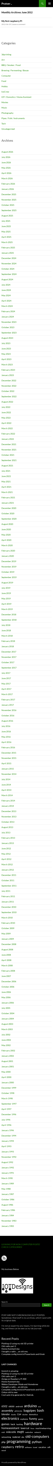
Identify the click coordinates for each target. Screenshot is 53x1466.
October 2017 (7, 662)
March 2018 (7, 635)
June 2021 (6, 476)
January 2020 (7, 556)
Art (3, 59)
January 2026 (7, 189)
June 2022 (6, 412)
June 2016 (6, 731)
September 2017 (8, 667)
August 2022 (7, 401)
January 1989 (7, 1183)
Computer (6, 75)
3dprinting (6, 54)
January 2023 (7, 375)
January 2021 (7, 503)
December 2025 (8, 194)
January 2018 (7, 646)
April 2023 (6, 359)
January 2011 (7, 901)
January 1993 (7, 1151)
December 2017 (8, 651)
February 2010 (8, 923)
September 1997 (8, 1103)
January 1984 (7, 1215)
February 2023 (8, 370)
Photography (7, 113)
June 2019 (6, 593)
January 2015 (7, 768)
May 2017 (6, 683)
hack (13, 1424)
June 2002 (6, 1040)
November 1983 (8, 1220)
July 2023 (5, 343)
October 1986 (7, 1199)
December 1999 (8, 1088)
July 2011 (5, 891)
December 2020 (8, 508)
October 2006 (7, 986)
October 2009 (7, 928)
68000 (11, 1406)
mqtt (20, 1432)
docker (25, 1414)
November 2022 (8, 386)
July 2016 (5, 726)
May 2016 (6, 737)
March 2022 (7, 428)
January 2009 (7, 939)
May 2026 (6, 167)
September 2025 (8, 210)
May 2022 (6, 417)
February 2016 (8, 747)
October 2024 (7, 269)
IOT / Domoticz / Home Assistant (16, 97)
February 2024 (8, 311)
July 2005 (5, 1008)
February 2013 (8, 838)
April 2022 (6, 423)
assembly (7, 1410)
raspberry (7, 1447)
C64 (19, 1414)
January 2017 (7, 705)
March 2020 (7, 545)
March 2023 (7, 364)
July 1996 (5, 1119)
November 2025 (8, 199)
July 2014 (5, 779)
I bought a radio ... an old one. (14, 1387)
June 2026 (6, 162)
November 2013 (8, 816)
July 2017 (5, 673)
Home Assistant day (10, 1349)
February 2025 (8, 247)
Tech (3, 123)
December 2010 (8, 907)
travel (35, 1447)
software (28, 1447)
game (40, 1419)
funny (33, 1419)
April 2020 (6, 540)
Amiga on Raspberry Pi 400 (13, 1379)
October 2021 (7, 455)
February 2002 (8, 1050)
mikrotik (11, 1432)
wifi (48, 1447)
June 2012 (6, 848)
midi (3, 1432)
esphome (24, 1419)
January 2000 (7, 1082)
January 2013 (7, 843)
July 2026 (5, 157)
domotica (33, 1414)
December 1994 (8, 1135)
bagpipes (30, 1410)
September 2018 (8, 620)
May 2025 (6, 231)
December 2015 (8, 752)
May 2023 (6, 354)
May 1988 (6, 1189)
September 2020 (8, 518)
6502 (4, 1406)
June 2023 (6, 348)
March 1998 (7, 1098)
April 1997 (6, 1109)
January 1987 (7, 1194)
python (37, 1442)
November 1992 (8, 1157)
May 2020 (6, 534)
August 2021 (7, 465)
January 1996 (7, 1130)
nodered (16, 1437)
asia (39, 1407)
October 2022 (7, 391)
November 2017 (8, 657)
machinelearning (43, 1428)
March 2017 (7, 694)
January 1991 (7, 1173)
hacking (19, 1424)
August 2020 (7, 524)
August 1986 (7, 1204)
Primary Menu (49, 3)
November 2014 (8, 774)
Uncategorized (8, 129)
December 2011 (8, 875)
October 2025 (7, 205)
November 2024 (8, 263)
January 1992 (7, 1167)
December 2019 (8, 561)
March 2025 (7, 242)
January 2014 (7, 806)
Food (3, 81)
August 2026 (7, 152)
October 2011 (7, 880)
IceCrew (5, 91)
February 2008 (8, 971)
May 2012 (6, 854)
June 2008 (6, 955)
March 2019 (7, 609)
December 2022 (8, 380)
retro (19, 1446)
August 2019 (7, 582)
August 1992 (7, 1162)
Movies (4, 102)
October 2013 (7, 822)
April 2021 (6, 487)
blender (5, 1414)
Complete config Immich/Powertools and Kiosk (23, 1354)
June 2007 (6, 976)
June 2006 (6, 992)
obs (22, 1437)
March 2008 (7, 965)
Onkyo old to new (9, 1392)
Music (4, 107)
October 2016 (7, 715)
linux (32, 1428)
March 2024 (7, 306)
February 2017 (8, 699)
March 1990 (7, 1178)
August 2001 (7, 1061)
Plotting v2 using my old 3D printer (17, 1343)
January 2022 (7, 439)
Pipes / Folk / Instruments (13, 118)
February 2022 (8, 433)
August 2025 (7, 215)
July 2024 (5, 284)
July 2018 (5, 625)
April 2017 (6, 689)
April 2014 (6, 790)
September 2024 (8, 274)
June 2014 (6, 784)
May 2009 (6, 933)
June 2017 (6, 678)
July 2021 (5, 471)
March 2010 (7, 917)
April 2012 (6, 859)
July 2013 (5, 832)
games (5, 1424)
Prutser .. (6, 3)
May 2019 (6, 598)
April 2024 (6, 300)
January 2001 (7, 1066)
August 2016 (7, 721)
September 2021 (8, 460)
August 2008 (7, 949)
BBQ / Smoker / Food (11, 65)
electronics (10, 1418)
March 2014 (7, 795)
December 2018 (8, 614)
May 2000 (6, 1072)
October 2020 (7, 513)
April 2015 (6, 763)
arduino (30, 1406)
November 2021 (8, 449)
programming (19, 1441)
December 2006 (8, 981)
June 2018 (6, 630)
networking (6, 1437)
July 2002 (5, 1034)
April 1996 (6, 1125)
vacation (42, 1447)
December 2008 (8, 944)
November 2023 (8, 322)
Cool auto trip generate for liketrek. (17, 1395)
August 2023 (7, 338)
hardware (33, 1423)
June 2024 (6, 290)
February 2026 (8, 183)
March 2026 (7, 178)
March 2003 (7, 1029)
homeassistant (10, 1428)
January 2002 (7, 1056)
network (37, 1432)
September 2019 (8, 577)
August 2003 (7, 1024)
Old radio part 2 (8, 1346)
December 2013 (8, 811)
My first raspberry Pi (11, 21)
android (19, 1406)
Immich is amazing (9, 1371)
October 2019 (7, 572)
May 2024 (6, 295)
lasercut (25, 1428)
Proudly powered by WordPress (13, 1462)
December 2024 (8, 258)
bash (40, 1410)
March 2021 (7, 492)
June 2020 (6, 529)
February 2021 (8, 497)
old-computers (37, 1436)
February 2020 (8, 550)
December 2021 (8, 444)
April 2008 (6, 960)
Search (4, 1302)
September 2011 (8, 885)
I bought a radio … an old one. (14, 1351)
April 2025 (6, 237)
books (13, 1414)
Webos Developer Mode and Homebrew (19, 1384)
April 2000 (6, 1077)
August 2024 (7, 279)
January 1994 (7, 1141)
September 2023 (8, 332)
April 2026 (6, 173)
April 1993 (6, 1146)
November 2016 (8, 710)
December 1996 (8, 1114)
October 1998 (7, 1093)
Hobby (4, 86)
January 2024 (7, 316)
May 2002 (6, 1045)
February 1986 (8, 1210)
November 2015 (8, 758)
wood (3, 1450)
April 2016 (6, 742)
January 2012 (7, 869)
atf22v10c (18, 1411)
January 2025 (7, 253)
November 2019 (8, 566)
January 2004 (7, 1018)
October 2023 (7, 327)
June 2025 (6, 226)
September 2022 (8, 396)
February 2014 (8, 800)
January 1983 (7, 1226)
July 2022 (5, 407)
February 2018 (8, 641)
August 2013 (7, 827)
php (3, 1442)
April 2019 (6, 604)
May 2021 (6, 481)
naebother (29, 1432)
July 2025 (5, 221)
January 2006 (7, 1002)
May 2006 (6, 997)
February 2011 (8, 896)
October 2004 (7, 1013)
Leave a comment (18, 24)
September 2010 (8, 912)
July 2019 (5, 588)
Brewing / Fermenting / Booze (15, 70)
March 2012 (7, 864)
